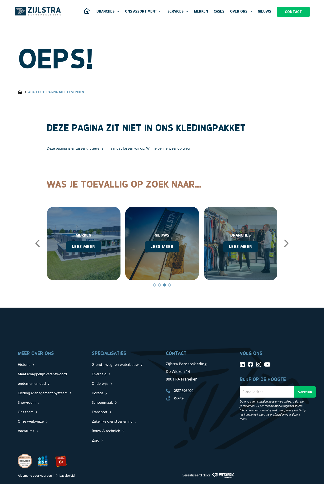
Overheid (99, 374)
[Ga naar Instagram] (258, 364)
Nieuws (264, 11)
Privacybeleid (65, 476)
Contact (293, 11)
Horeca (97, 393)
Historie (24, 365)
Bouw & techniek (106, 431)
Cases (219, 11)
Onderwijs (100, 384)
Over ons (238, 11)
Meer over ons (36, 353)
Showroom (27, 403)
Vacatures (26, 431)
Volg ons (251, 353)
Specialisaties (109, 353)
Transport (99, 412)
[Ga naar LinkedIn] (242, 364)
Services (175, 11)
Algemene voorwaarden (35, 476)
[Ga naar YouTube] (267, 364)
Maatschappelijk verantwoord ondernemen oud (42, 379)
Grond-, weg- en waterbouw (115, 365)
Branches (106, 11)
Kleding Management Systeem (43, 393)
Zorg (95, 441)
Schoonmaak (102, 403)
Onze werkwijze (31, 422)
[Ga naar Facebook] (250, 364)
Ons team (25, 412)
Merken (201, 11)
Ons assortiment (141, 11)
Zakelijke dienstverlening (112, 422)
